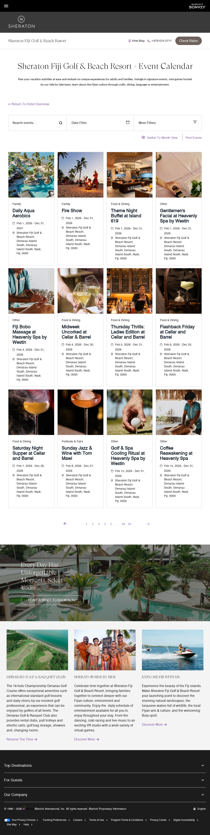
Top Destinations (18, 765)
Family (17, 204)
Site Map (12, 824)
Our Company (15, 794)
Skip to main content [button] (13, 1)
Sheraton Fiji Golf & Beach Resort (37, 40)
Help (26, 824)
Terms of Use (96, 819)
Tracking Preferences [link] (54, 819)
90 (129, 524)
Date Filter (79, 123)
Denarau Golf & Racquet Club (36, 677)
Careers (77, 819)
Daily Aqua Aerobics (23, 213)
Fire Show (72, 210)
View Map (138, 41)
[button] (52, 600)
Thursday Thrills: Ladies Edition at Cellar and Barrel (128, 332)
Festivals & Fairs (72, 441)
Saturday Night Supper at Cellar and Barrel (29, 453)
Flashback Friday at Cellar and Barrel (177, 332)
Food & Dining (120, 204)
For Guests (13, 780)
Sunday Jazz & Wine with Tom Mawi (77, 453)
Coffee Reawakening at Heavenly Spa (176, 453)
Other (163, 204)
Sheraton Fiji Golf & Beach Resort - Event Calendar (105, 66)
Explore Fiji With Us (161, 677)
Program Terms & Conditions (127, 819)
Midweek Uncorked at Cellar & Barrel (76, 332)
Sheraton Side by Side (95, 677)
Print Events (194, 138)
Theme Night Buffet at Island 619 (126, 215)
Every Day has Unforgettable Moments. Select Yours (42, 576)
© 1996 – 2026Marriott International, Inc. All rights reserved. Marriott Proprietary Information (65, 808)
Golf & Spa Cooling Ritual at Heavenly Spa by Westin (128, 455)
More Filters (147, 123)
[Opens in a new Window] (197, 6)
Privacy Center (158, 819)
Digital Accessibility (184, 819)
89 (123, 524)
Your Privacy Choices (22, 819)
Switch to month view (162, 138)
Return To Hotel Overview (30, 104)
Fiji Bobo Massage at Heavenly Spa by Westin (30, 334)
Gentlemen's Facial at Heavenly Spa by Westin (178, 215)
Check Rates (188, 41)
